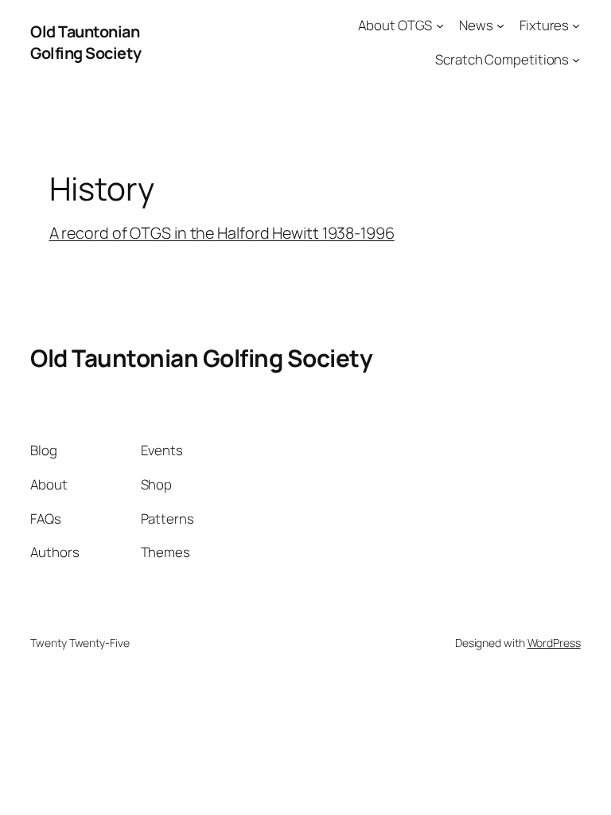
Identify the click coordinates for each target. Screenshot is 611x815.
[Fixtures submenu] (576, 25)
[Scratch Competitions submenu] (576, 60)
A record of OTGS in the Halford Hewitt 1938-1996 (222, 233)
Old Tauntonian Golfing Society (86, 42)
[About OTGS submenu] (440, 25)
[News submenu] (500, 25)
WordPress (554, 642)
